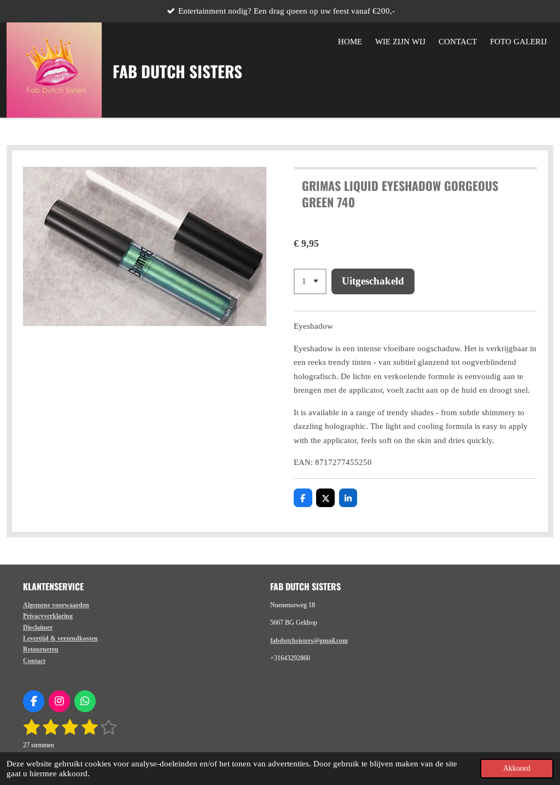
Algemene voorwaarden (56, 605)
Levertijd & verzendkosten (60, 638)
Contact (34, 661)
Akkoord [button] (516, 768)
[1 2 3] (310, 281)
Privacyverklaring (48, 616)
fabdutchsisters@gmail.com (309, 640)
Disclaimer (37, 627)
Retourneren (41, 649)
